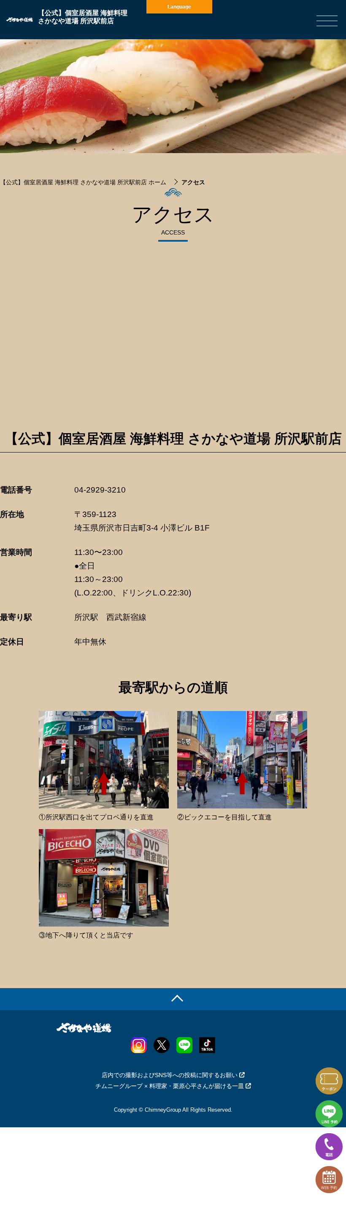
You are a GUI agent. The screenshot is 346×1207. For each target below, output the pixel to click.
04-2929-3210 (100, 489)
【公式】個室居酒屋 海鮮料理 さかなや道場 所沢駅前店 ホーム (83, 182)
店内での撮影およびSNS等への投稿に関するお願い (170, 1075)
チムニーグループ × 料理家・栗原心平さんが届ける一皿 (169, 1086)
